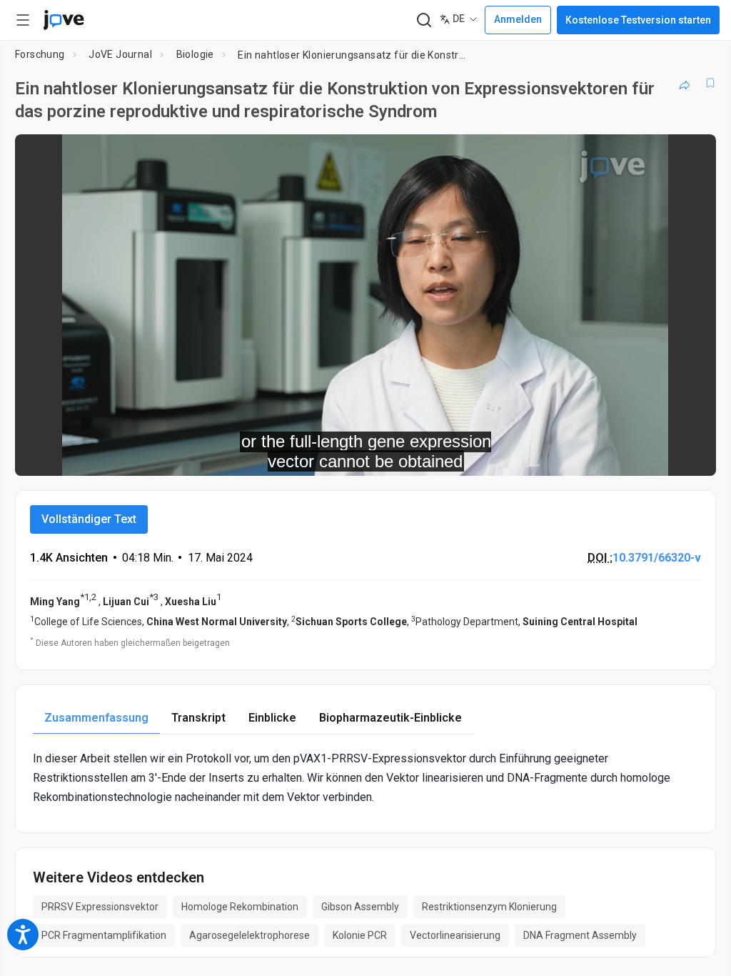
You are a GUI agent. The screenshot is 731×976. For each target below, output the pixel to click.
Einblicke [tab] (272, 717)
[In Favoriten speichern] (710, 83)
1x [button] (660, 455)
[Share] (684, 83)
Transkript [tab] (198, 717)
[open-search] (423, 20)
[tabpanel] (365, 778)
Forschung (40, 54)
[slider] (301, 455)
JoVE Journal (120, 54)
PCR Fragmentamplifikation (103, 935)
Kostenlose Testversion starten (638, 20)
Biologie (195, 54)
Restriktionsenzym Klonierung (489, 906)
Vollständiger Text (88, 519)
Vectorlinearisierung (455, 935)
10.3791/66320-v (656, 557)
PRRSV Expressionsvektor (99, 906)
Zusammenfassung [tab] (96, 717)
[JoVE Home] (63, 20)
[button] (693, 154)
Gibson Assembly (360, 906)
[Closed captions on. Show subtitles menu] (689, 455)
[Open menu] (22, 20)
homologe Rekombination (239, 906)
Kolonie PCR (360, 935)
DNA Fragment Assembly (580, 935)
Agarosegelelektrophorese (249, 935)
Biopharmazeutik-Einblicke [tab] (390, 717)
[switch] (578, 455)
